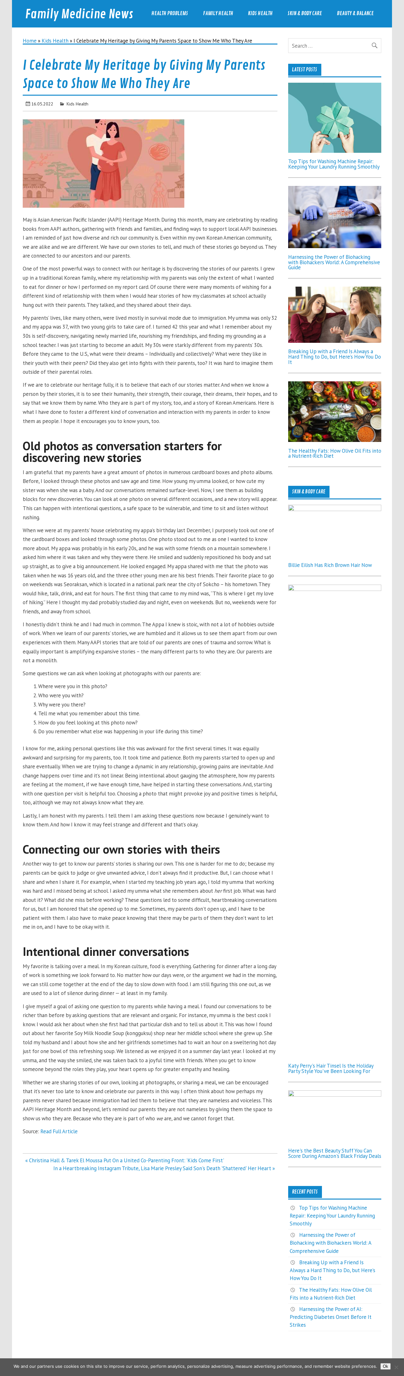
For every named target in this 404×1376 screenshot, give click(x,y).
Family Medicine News (79, 14)
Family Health (218, 13)
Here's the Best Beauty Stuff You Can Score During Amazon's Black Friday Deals (334, 1153)
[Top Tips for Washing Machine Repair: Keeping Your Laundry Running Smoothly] (334, 150)
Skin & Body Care (305, 13)
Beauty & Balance (355, 13)
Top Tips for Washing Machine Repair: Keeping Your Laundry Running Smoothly (334, 164)
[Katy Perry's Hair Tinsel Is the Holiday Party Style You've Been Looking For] (334, 589)
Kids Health (260, 13)
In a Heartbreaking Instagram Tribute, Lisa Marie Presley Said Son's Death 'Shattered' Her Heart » (164, 1168)
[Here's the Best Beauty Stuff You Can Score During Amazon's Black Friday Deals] (334, 1094)
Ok (385, 1366)
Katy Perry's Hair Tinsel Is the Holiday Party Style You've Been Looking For (330, 1068)
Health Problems (170, 13)
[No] (396, 1367)
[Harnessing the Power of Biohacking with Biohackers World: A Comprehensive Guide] (334, 246)
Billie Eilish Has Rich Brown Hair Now (330, 565)
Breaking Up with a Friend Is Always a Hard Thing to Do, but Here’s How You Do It (334, 357)
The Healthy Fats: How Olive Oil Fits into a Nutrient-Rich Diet (334, 453)
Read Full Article (59, 1131)
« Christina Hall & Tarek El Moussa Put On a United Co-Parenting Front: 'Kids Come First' (124, 1160)
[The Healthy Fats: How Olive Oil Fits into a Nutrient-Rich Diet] (334, 440)
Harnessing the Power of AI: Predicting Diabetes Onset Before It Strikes (330, 1317)
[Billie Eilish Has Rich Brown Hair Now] (334, 509)
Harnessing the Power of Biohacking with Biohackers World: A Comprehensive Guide (334, 262)
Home (30, 40)
